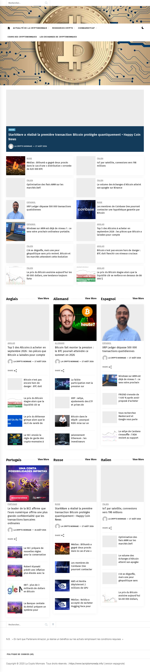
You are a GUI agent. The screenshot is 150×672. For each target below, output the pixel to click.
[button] (143, 28)
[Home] (9, 28)
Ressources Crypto (62, 28)
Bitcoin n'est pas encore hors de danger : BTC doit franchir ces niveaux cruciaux (34, 386)
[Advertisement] (75, 63)
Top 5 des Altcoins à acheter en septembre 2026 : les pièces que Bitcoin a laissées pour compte (119, 231)
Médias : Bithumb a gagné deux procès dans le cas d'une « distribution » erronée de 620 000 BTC (49, 166)
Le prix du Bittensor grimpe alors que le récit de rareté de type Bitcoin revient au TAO (34, 423)
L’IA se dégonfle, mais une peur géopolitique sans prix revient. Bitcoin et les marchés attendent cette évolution (49, 253)
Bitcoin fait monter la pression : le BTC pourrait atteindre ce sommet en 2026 (74, 351)
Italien (100, 159)
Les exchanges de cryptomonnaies (58, 37)
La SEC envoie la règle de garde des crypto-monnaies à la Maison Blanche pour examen (34, 442)
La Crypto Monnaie (23, 146)
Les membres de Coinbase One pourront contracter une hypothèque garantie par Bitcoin (118, 209)
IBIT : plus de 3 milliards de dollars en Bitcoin (34, 588)
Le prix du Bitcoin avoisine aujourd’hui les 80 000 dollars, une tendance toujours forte (49, 275)
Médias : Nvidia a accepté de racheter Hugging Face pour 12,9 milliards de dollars (82, 606)
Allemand (59, 343)
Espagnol (31, 202)
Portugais (12, 504)
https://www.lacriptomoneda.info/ (86, 663)
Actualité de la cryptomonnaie (30, 28)
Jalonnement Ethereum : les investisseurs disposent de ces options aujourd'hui (81, 442)
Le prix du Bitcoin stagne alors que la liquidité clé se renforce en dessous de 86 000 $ (119, 275)
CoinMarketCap (86, 28)
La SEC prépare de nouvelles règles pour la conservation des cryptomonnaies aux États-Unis (35, 555)
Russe (12, 130)
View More (43, 298)
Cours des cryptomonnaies (22, 37)
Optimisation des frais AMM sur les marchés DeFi (128, 540)
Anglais (100, 224)
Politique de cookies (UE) (20, 654)
